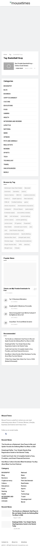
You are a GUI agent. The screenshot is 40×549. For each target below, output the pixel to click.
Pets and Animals (10, 141)
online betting (25, 216)
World (6, 172)
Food (5, 109)
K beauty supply (10, 212)
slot (6, 230)
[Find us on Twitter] (6, 434)
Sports (6, 152)
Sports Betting (26, 234)
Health (6, 117)
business (7, 191)
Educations (8, 105)
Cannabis (16, 191)
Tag (10, 54)
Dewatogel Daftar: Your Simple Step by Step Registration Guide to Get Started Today (24, 524)
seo (31, 227)
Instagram (8, 209)
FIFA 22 (7, 202)
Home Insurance (10, 205)
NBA (6, 216)
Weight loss (8, 248)
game (26, 202)
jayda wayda (29, 209)
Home (5, 54)
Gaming (6, 113)
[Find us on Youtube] (13, 434)
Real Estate (8, 145)
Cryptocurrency (10, 98)
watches (27, 244)
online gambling (21, 219)
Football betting (17, 202)
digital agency (17, 198)
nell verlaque (14, 216)
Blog (5, 90)
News (6, 133)
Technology (8, 160)
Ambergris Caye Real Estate (13, 188)
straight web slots (24, 237)
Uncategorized (10, 168)
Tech (5, 156)
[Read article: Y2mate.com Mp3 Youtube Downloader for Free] (20, 274)
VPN (20, 244)
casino (24, 191)
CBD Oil (18, 195)
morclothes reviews (23, 212)
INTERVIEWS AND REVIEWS (13, 121)
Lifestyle (7, 125)
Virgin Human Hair (10, 244)
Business (7, 94)
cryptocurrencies (29, 195)
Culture (7, 102)
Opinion (7, 137)
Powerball (27, 223)
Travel (6, 164)
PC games (18, 223)
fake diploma (28, 198)
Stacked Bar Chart (10, 237)
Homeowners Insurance (25, 205)
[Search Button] (37, 3)
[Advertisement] (20, 28)
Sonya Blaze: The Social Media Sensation (20, 322)
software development (12, 234)
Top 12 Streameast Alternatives (18, 299)
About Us (14, 542)
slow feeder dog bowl (16, 230)
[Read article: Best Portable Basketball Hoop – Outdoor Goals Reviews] (9, 66)
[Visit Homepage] (20, 3)
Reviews (7, 149)
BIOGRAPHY (8, 86)
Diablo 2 (7, 198)
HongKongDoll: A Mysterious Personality (20, 306)
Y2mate (17, 248)
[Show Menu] (2, 3)
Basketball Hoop (17, 54)
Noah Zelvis (19, 68)
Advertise (24, 542)
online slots (8, 223)
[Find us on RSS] (16, 434)
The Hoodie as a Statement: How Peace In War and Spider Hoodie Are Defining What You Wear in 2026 (25, 513)
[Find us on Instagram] (9, 434)
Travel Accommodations (23, 241)
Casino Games (9, 195)
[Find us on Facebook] (2, 434)
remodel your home (20, 227)
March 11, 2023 (28, 68)
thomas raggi (9, 241)
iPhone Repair (18, 209)
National (7, 129)
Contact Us (5, 542)
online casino (9, 219)
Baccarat (27, 188)
